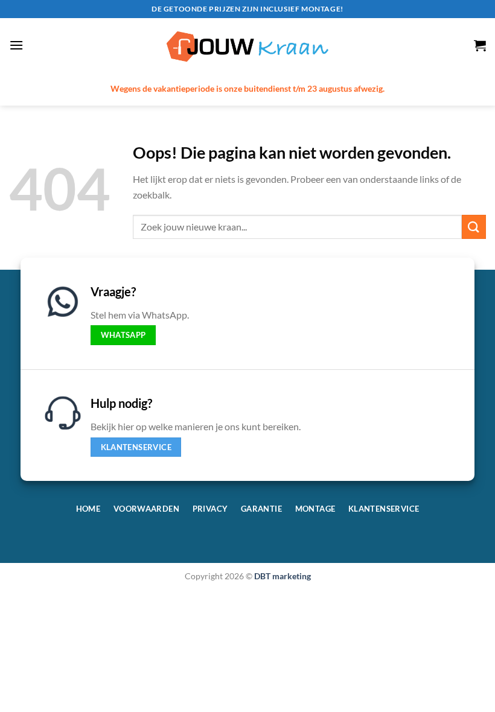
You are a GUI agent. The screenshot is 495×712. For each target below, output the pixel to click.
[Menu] (16, 45)
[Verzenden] (474, 226)
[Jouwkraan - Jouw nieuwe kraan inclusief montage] (247, 45)
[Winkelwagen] (480, 45)
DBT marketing (282, 576)
